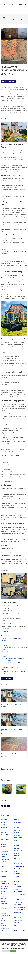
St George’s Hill (19, 866)
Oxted (16, 843)
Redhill (16, 853)
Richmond (17, 858)
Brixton (3, 847)
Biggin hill (4, 842)
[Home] (1, 19)
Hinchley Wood (5, 915)
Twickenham (18, 902)
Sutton (16, 884)
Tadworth (17, 886)
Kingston (3, 925)
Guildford (4, 906)
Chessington (5, 859)
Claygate (3, 864)
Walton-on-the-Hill (20, 909)
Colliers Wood (5, 869)
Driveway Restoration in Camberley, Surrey (10, 753)
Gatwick (3, 901)
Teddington (18, 889)
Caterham (4, 854)
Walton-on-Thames (20, 907)
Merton (16, 819)
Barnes (3, 829)
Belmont (3, 837)
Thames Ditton (18, 891)
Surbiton (17, 881)
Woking (16, 928)
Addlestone (4, 819)
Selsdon (17, 868)
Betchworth (5, 839)
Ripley (16, 861)
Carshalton (4, 851)
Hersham (3, 913)
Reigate (16, 855)
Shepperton (18, 873)
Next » (17, 761)
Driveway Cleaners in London (9, 652)
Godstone (4, 903)
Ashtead (3, 822)
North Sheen (18, 837)
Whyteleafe (18, 922)
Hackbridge (4, 908)
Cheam (3, 856)
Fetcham (3, 898)
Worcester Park (19, 930)
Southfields (18, 876)
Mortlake (17, 830)
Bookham (3, 844)
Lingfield (3, 930)
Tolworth (17, 897)
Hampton (3, 911)
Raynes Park (18, 850)
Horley (3, 918)
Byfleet (3, 849)
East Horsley (5, 883)
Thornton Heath (19, 894)
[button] (2, 789)
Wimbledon (17, 925)
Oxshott (17, 840)
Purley (16, 845)
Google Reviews (7, 769)
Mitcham (16, 825)
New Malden (18, 832)
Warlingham (18, 915)
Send (15, 871)
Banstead (4, 827)
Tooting (16, 899)
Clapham (3, 861)
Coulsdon (4, 871)
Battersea (4, 832)
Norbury (17, 835)
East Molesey (5, 886)
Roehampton (18, 863)
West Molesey (18, 920)
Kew (2, 923)
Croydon (3, 874)
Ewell (2, 896)
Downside (4, 879)
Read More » (3, 709)
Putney (16, 848)
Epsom (3, 891)
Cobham (3, 866)
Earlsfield (4, 881)
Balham (3, 824)
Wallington (17, 904)
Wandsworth (18, 912)
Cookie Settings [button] (6, 950)
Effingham (4, 888)
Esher (3, 893)
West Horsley (18, 917)
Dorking (3, 876)
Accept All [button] (13, 950)
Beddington (4, 834)
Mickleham (17, 822)
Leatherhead (5, 928)
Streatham (17, 879)
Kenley (3, 920)
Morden (16, 827)
